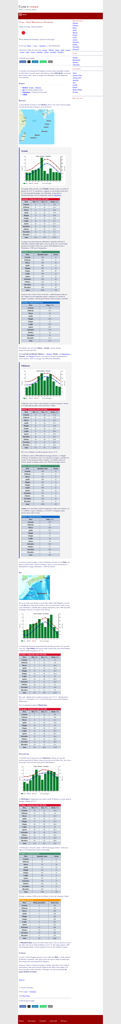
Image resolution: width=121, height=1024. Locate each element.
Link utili (53, 1021)
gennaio (44, 50)
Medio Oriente (77, 89)
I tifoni (24, 94)
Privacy (64, 1021)
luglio (27, 52)
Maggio (75, 32)
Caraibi (75, 85)
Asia (35, 46)
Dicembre (76, 49)
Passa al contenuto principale (27, 1)
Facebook (23, 62)
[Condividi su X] (29, 61)
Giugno (75, 35)
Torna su (21, 980)
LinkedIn (35, 62)
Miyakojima (66, 354)
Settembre (76, 42)
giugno (22, 52)
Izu (23, 90)
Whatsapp (43, 62)
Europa (75, 87)
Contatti (43, 1021)
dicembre (61, 52)
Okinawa (38, 87)
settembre (39, 52)
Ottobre (75, 44)
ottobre (46, 52)
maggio (68, 50)
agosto (33, 52)
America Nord (77, 75)
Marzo (75, 28)
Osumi (31, 87)
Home (29, 46)
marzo (57, 50)
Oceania (75, 92)
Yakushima (57, 195)
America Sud (77, 78)
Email (50, 62)
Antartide (76, 80)
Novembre (76, 47)
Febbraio (75, 25)
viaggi (28, 6)
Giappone (43, 46)
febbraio (51, 50)
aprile (62, 50)
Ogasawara (26, 92)
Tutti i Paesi (26, 996)
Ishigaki (31, 356)
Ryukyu (25, 87)
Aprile (75, 30)
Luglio (75, 37)
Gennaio (75, 23)
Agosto (75, 40)
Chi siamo (32, 1021)
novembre (53, 52)
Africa (75, 73)
